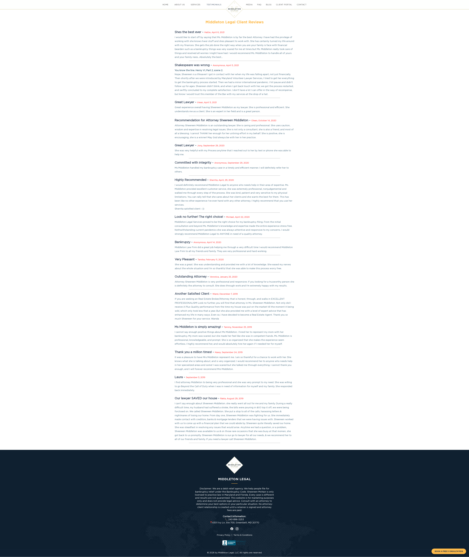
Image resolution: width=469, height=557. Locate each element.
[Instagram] (237, 529)
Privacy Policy (223, 535)
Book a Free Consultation (449, 551)
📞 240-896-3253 (234, 520)
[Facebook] (232, 529)
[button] (258, 4)
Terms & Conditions (242, 535)
